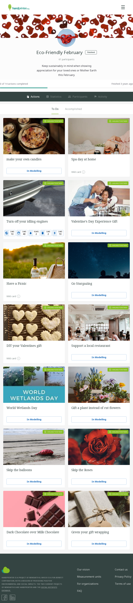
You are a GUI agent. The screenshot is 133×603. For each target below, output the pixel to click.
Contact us (121, 569)
